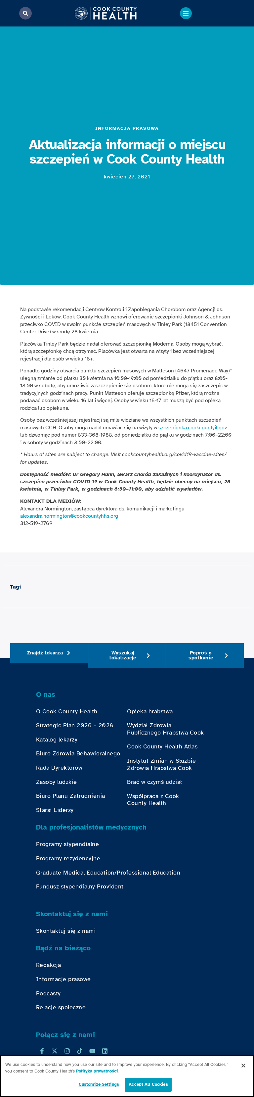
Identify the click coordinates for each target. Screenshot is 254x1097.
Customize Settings (99, 1084)
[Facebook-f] (42, 1051)
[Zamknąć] (243, 1065)
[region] (127, 1076)
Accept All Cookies (148, 1084)
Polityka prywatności (97, 1071)
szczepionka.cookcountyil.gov (192, 427)
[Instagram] (67, 1051)
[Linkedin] (105, 1051)
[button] (25, 13)
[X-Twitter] (55, 1051)
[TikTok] (80, 1051)
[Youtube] (92, 1051)
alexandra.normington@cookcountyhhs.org (69, 516)
